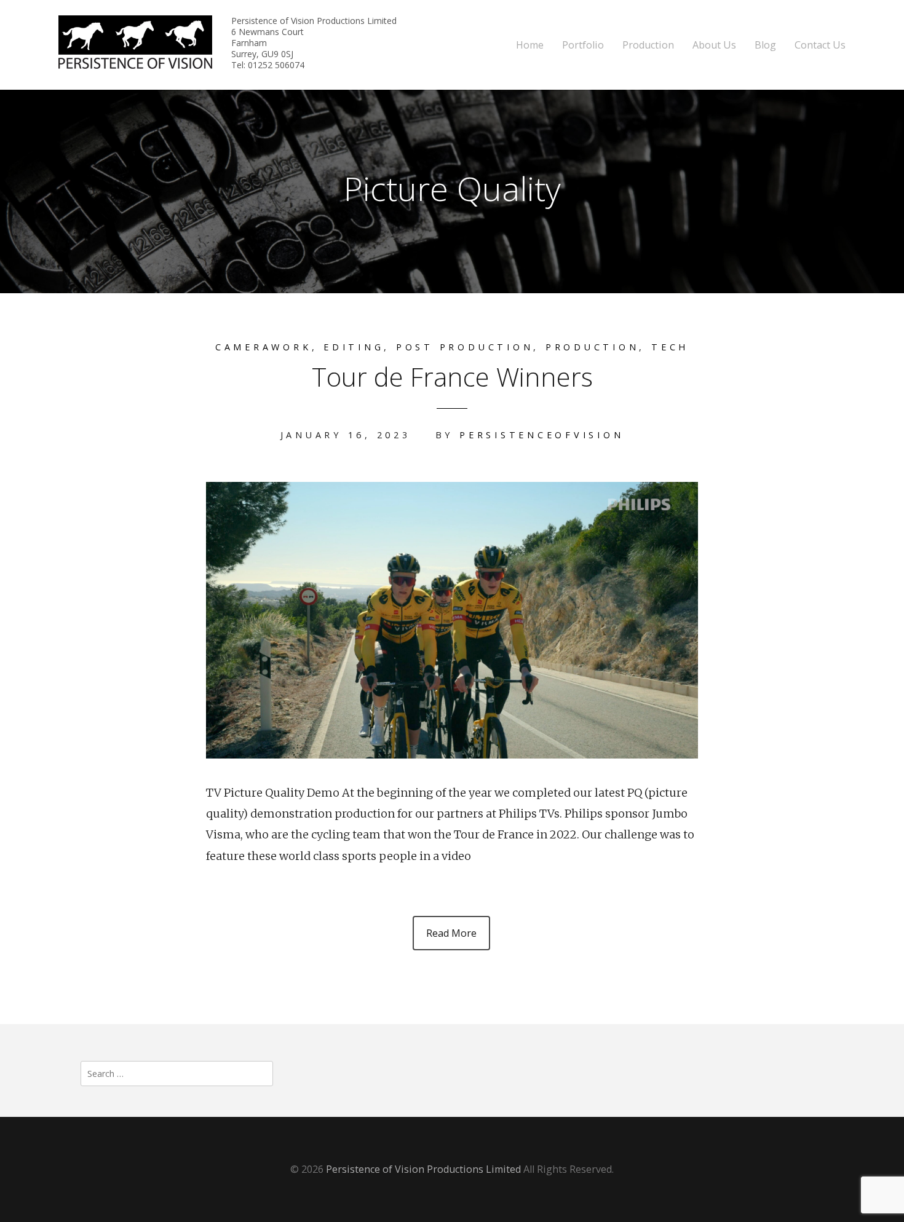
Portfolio (583, 45)
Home (530, 45)
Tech (670, 347)
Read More (451, 933)
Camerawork (263, 347)
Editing (353, 347)
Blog (765, 45)
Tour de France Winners (452, 376)
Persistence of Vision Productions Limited (423, 1169)
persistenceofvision (541, 435)
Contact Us (820, 45)
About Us (714, 45)
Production (648, 45)
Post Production (464, 347)
